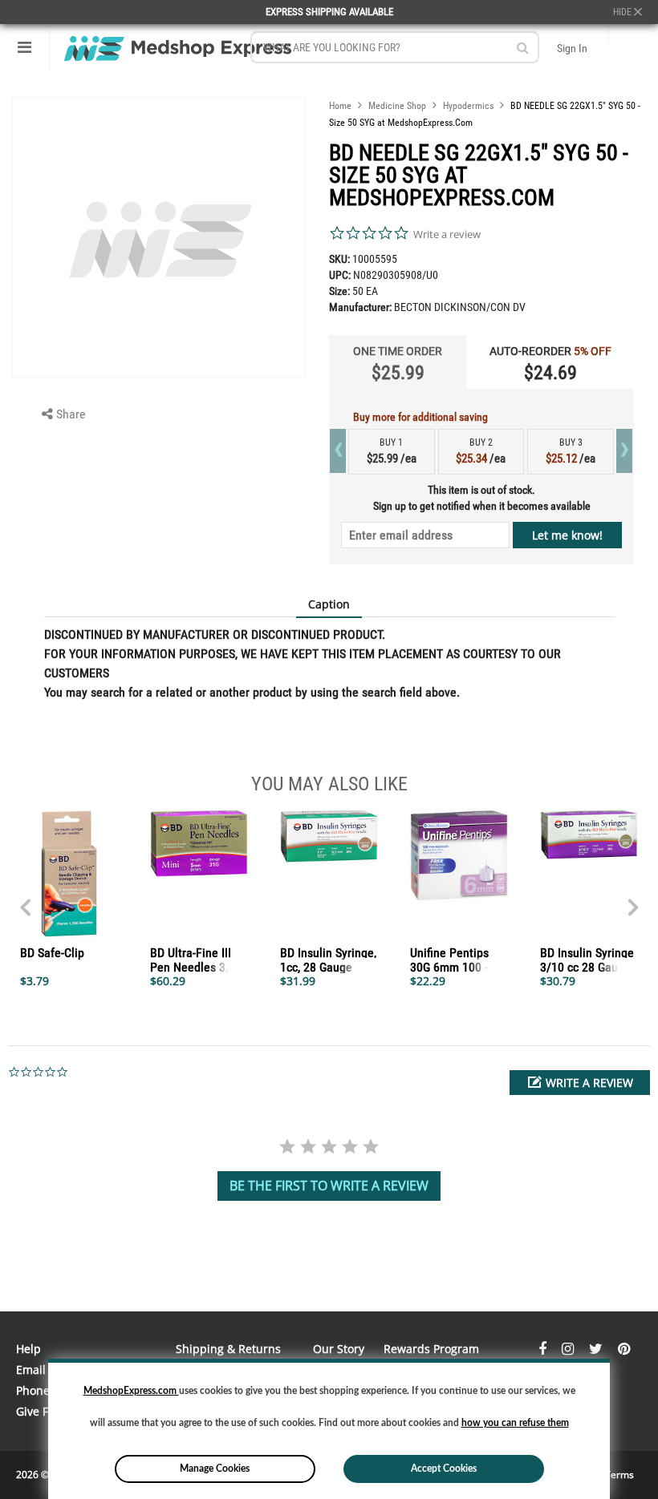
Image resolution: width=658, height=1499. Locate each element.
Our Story (338, 1348)
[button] (580, 1082)
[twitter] (597, 1348)
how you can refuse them (515, 1423)
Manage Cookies (215, 1468)
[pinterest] (624, 1348)
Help (28, 1348)
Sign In (572, 48)
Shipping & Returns (228, 1348)
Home (340, 105)
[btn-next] (25, 899)
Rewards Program (431, 1348)
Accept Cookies (444, 1468)
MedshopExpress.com (131, 1391)
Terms (619, 1474)
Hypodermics (468, 105)
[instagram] (569, 1348)
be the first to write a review (329, 1185)
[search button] (523, 48)
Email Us (39, 1369)
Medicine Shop (397, 105)
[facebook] (544, 1348)
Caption (329, 604)
